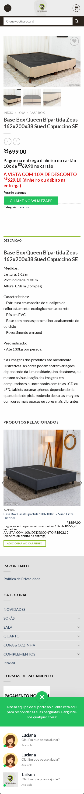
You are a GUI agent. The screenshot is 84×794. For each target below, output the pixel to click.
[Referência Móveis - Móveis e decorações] (42, 8)
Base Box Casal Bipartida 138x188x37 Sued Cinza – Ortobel (40, 516)
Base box (37, 113)
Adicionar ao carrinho (24, 543)
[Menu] (7, 8)
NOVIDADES (14, 609)
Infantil (9, 663)
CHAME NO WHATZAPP (31, 200)
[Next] (80, 492)
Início (8, 113)
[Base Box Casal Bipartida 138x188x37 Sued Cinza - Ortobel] (42, 468)
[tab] (42, 240)
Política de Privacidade (22, 578)
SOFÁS (9, 618)
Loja (21, 113)
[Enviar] (76, 21)
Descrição (13, 240)
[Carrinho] (76, 8)
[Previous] (3, 492)
